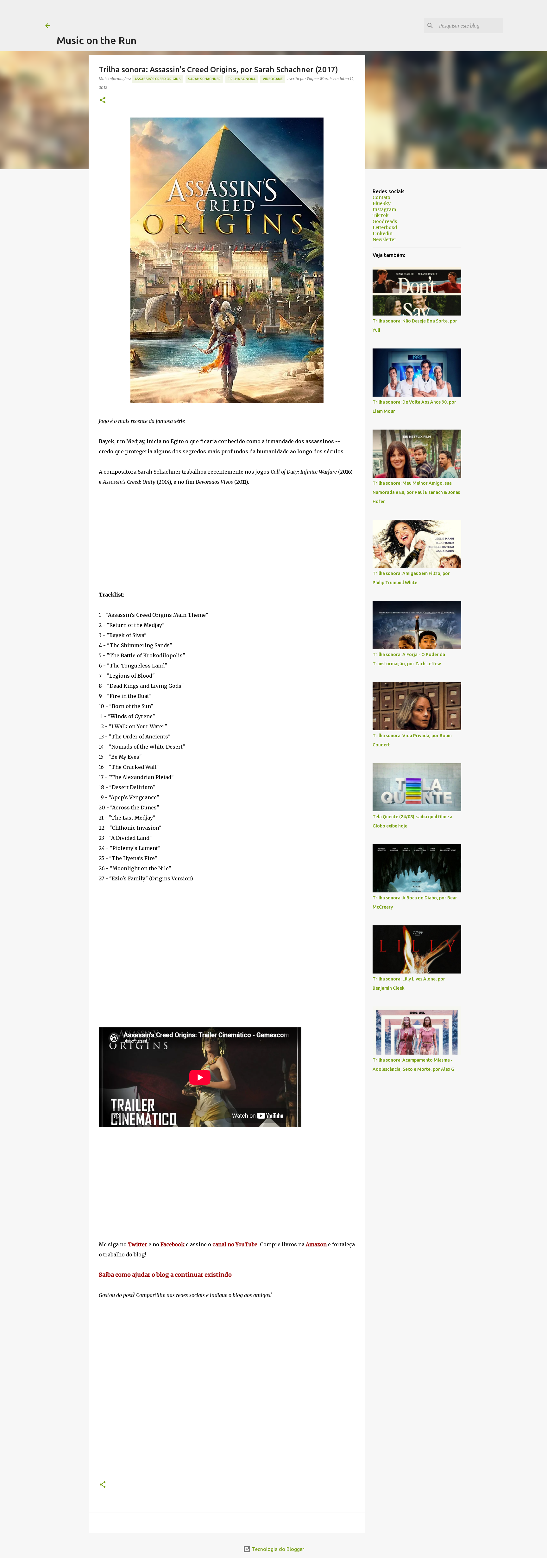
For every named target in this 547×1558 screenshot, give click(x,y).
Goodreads (385, 221)
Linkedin (383, 233)
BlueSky (382, 203)
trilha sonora (241, 79)
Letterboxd (385, 227)
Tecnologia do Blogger (277, 1549)
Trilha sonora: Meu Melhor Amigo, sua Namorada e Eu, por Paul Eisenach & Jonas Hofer (416, 492)
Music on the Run (96, 40)
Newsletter (384, 239)
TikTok (381, 215)
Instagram (384, 209)
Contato (381, 197)
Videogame (273, 79)
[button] (102, 100)
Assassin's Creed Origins (158, 79)
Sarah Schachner (204, 79)
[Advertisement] (172, 14)
